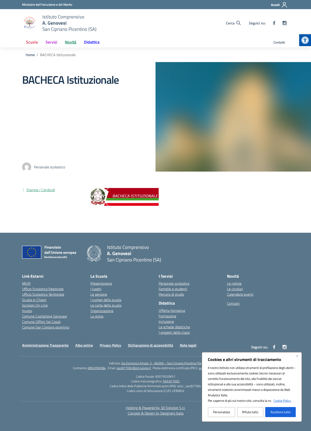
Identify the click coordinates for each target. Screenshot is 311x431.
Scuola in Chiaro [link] (34, 300)
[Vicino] (297, 356)
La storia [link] (96, 316)
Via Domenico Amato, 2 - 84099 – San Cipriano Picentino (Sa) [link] (161, 363)
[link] (305, 40)
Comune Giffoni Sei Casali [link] (41, 321)
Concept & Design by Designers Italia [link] (156, 413)
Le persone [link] (98, 294)
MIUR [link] (26, 283)
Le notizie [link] (234, 283)
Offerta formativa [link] (172, 310)
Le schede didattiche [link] (174, 327)
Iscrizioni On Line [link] (35, 305)
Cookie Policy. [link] (282, 400)
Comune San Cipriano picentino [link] (45, 327)
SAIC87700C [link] (171, 381)
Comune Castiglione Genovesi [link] (44, 316)
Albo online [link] (84, 345)
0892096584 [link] (97, 368)
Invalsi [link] (27, 310)
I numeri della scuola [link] (105, 300)
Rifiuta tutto (250, 412)
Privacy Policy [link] (110, 345)
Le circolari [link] (235, 289)
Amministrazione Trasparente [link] (45, 345)
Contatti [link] (279, 42)
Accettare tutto (280, 412)
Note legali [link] (188, 345)
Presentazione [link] (101, 283)
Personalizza (221, 412)
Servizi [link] (51, 42)
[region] (252, 387)
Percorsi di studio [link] (171, 294)
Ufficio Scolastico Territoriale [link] (43, 294)
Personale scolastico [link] (174, 283)
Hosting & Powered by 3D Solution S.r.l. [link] (155, 407)
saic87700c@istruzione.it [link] (134, 368)
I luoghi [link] (95, 289)
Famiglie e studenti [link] (173, 289)
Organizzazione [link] (101, 310)
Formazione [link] (167, 316)
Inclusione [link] (166, 321)
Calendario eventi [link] (240, 294)
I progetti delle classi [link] (174, 332)
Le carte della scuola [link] (105, 305)
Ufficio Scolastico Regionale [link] (43, 289)
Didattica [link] (91, 42)
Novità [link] (70, 42)
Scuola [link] (32, 42)
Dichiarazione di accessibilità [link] (150, 345)
